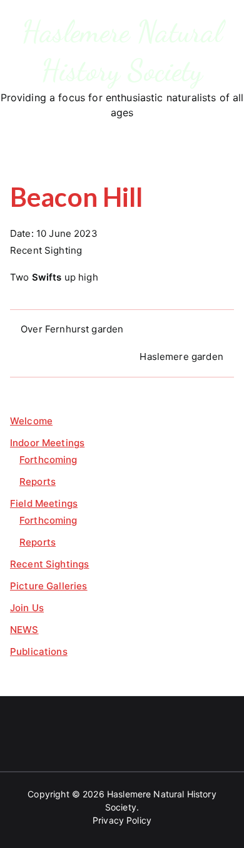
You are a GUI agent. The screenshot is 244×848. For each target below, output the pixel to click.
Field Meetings (44, 503)
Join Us (27, 608)
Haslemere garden (181, 356)
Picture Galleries (49, 586)
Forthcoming (48, 460)
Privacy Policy (122, 820)
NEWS (24, 630)
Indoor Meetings (47, 443)
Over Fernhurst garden (72, 329)
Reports (37, 481)
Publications (39, 651)
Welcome (31, 421)
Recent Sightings (49, 564)
